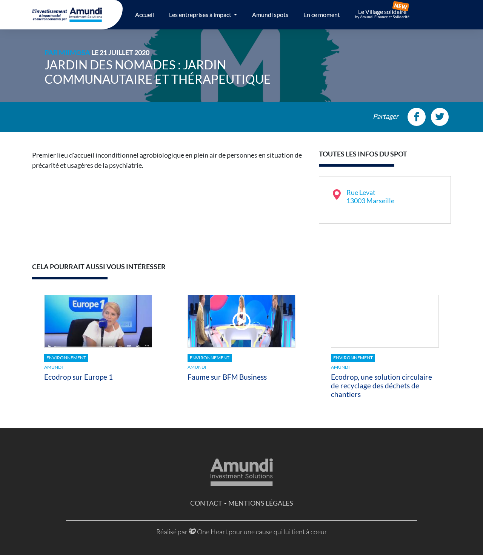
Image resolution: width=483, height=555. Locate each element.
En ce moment (321, 14)
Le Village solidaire (382, 13)
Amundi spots (270, 14)
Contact (206, 503)
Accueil (144, 14)
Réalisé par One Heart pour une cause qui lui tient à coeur (241, 531)
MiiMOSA (74, 52)
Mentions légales (260, 503)
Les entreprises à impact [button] (200, 14)
